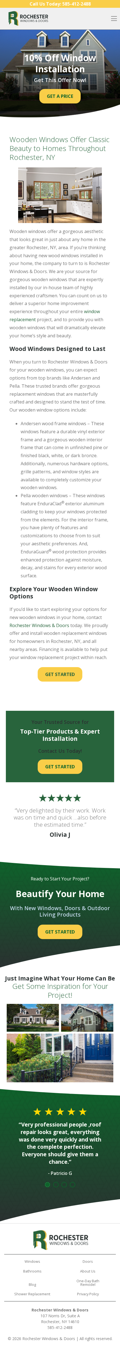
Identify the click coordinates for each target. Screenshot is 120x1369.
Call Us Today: (60, 4)
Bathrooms (32, 1271)
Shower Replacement (32, 1293)
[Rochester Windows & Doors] (28, 18)
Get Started (60, 674)
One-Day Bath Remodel (87, 1282)
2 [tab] (56, 1184)
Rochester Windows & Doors (39, 625)
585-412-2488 (60, 1327)
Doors (88, 1261)
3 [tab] (64, 1184)
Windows (32, 1261)
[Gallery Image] (33, 1018)
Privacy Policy (88, 1293)
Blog (32, 1284)
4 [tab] (72, 1184)
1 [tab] (47, 1184)
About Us (87, 1271)
